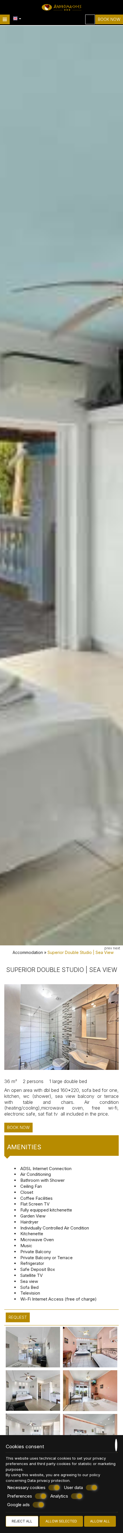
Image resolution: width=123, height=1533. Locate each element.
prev (108, 948)
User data (73, 1487)
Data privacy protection (48, 1480)
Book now (109, 19)
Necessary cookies (26, 1487)
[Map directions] (90, 19)
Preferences (19, 1496)
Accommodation (28, 952)
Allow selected (61, 1521)
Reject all (22, 1521)
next (116, 948)
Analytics (59, 1496)
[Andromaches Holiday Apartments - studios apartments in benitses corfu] (61, 7)
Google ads (18, 1504)
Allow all (100, 1521)
